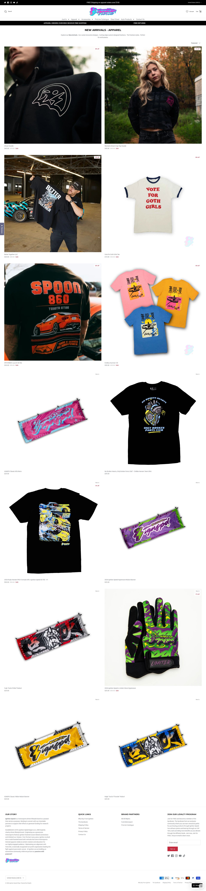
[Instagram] (11, 2)
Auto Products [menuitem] (126, 19)
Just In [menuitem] (64, 19)
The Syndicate (83, 822)
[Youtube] (14, 2)
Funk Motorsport (127, 822)
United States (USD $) (194, 2)
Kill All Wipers (125, 819)
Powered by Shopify (26, 883)
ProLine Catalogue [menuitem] (102, 19)
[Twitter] (5, 2)
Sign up (172, 849)
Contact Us (82, 834)
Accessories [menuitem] (85, 19)
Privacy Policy (83, 831)
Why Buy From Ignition (85, 819)
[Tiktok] (17, 2)
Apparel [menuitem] (74, 19)
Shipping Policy (83, 825)
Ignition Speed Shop (15, 883)
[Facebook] (8, 2)
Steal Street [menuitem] (115, 19)
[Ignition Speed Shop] (103, 11)
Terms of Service (83, 828)
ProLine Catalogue (127, 825)
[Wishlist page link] (187, 11)
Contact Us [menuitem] (140, 19)
